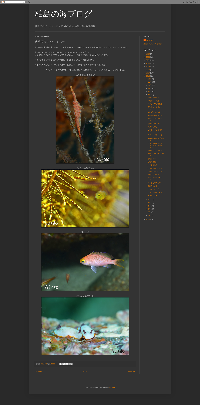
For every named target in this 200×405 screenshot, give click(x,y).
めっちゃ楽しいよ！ (155, 168)
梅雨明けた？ (152, 186)
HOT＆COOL (152, 195)
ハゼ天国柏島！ (153, 165)
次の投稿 (38, 371)
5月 (149, 203)
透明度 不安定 (153, 101)
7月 (149, 95)
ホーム (85, 371)
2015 (148, 219)
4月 (149, 206)
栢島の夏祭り (152, 162)
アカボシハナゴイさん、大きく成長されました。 (156, 145)
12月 (150, 79)
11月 (150, 82)
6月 (149, 200)
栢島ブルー (152, 159)
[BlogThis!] (63, 364)
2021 (148, 60)
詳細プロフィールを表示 (152, 44)
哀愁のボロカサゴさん (156, 115)
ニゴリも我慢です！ (155, 192)
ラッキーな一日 (153, 189)
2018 (148, 70)
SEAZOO (149, 40)
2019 (148, 67)
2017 (148, 73)
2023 (148, 54)
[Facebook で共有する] (68, 364)
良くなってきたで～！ (156, 183)
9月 (149, 88)
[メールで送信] (60, 364)
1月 (149, 215)
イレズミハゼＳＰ (154, 112)
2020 (148, 63)
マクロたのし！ (153, 127)
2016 (148, 76)
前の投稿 (131, 371)
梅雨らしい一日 (153, 175)
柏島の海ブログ (63, 13)
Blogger (112, 387)
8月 (149, 91)
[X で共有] (66, 364)
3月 (149, 209)
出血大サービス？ (154, 97)
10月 (150, 85)
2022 (148, 57)
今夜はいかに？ (153, 124)
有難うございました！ (156, 150)
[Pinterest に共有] (71, 364)
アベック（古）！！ (155, 135)
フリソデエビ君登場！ (156, 104)
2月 (149, 212)
